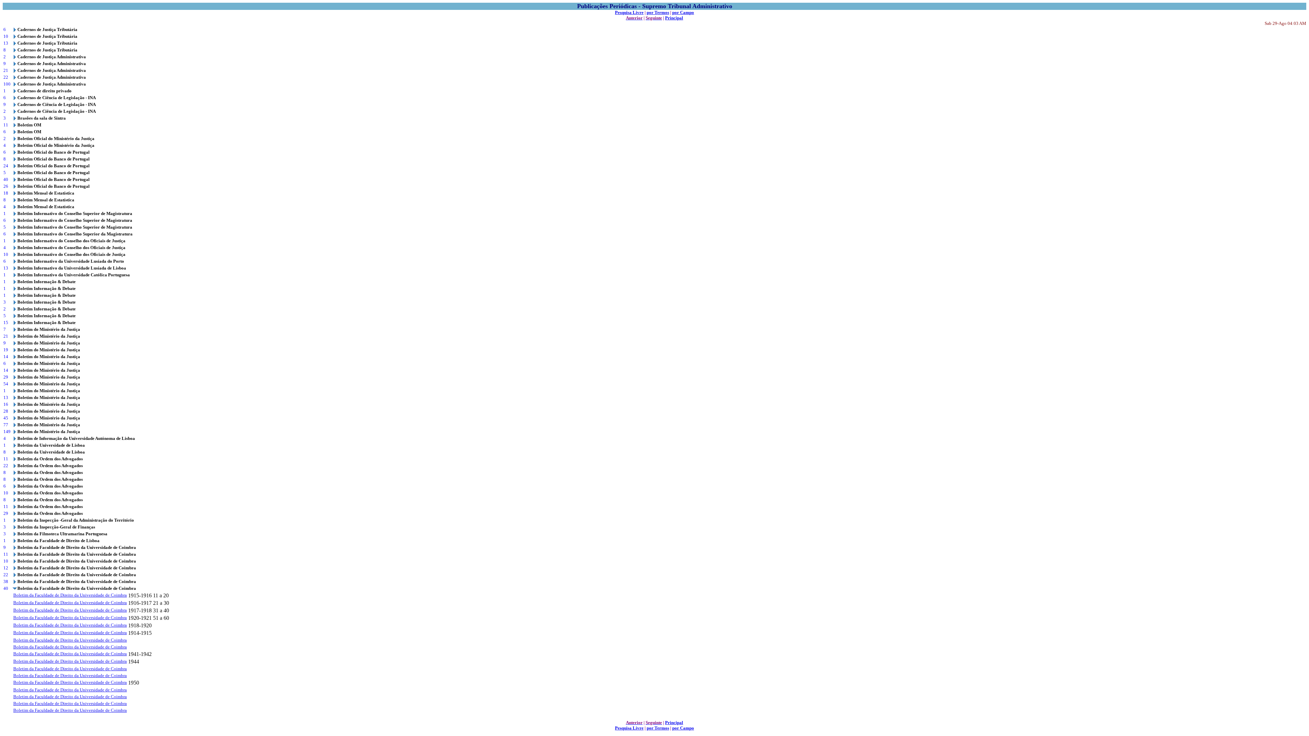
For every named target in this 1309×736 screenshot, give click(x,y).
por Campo (683, 12)
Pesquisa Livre (629, 12)
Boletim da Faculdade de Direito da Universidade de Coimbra (70, 595)
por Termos (658, 12)
